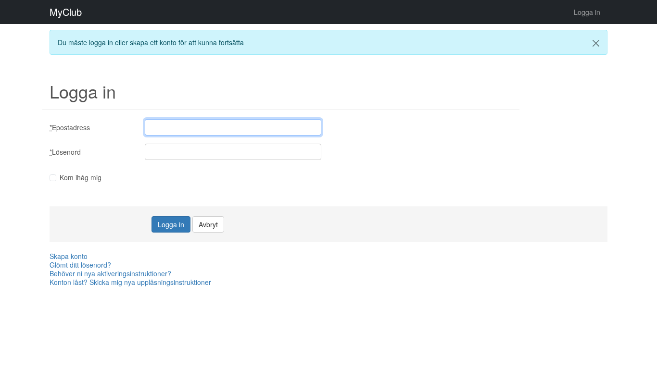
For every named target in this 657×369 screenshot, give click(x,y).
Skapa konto (69, 256)
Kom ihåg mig (80, 177)
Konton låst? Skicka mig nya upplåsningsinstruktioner (130, 282)
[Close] (596, 43)
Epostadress (70, 127)
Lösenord (65, 152)
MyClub (66, 12)
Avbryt (208, 224)
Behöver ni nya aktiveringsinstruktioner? (110, 273)
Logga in (587, 12)
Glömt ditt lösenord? (80, 265)
